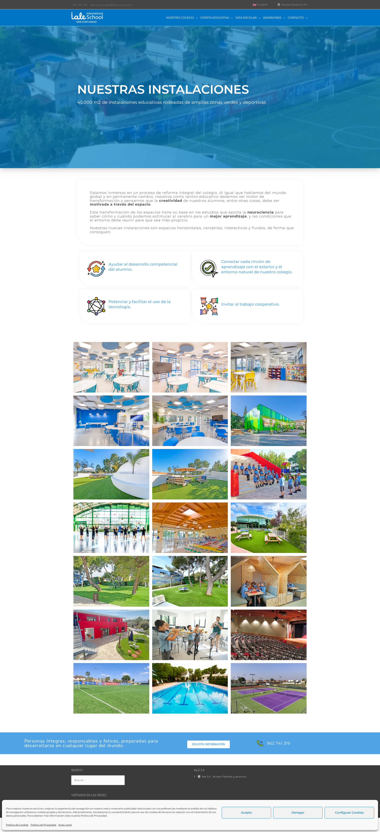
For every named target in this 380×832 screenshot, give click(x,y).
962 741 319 (80, 5)
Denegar (298, 812)
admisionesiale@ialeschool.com (111, 5)
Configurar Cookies (349, 812)
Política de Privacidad (94, 815)
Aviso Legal (65, 824)
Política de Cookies (17, 824)
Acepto (246, 812)
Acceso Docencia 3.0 (294, 4)
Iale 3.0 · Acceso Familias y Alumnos (223, 776)
